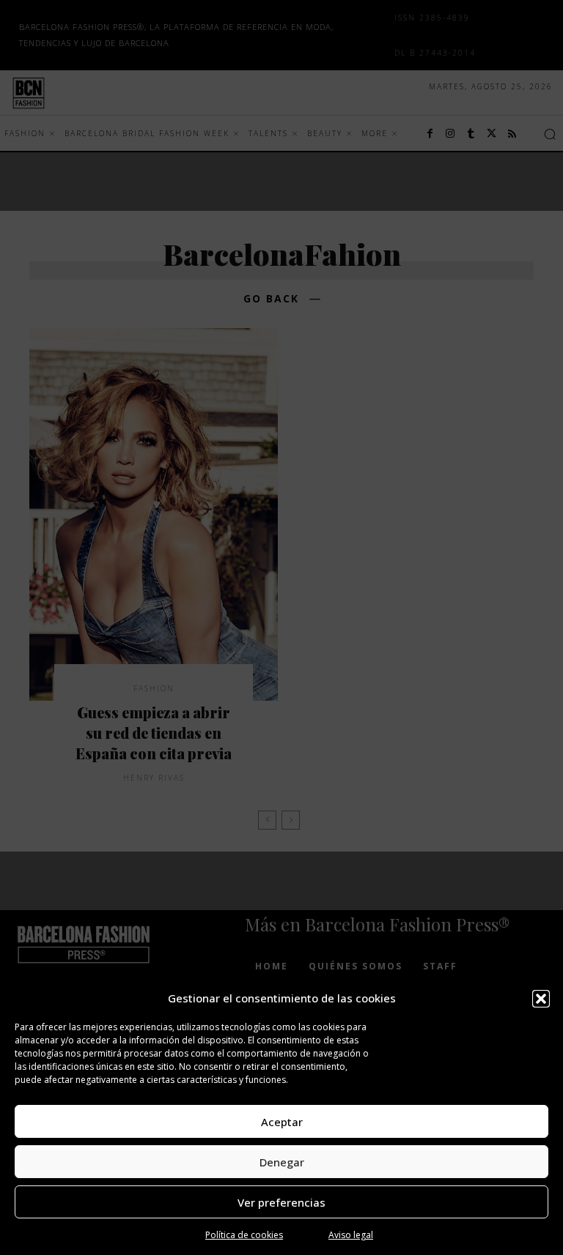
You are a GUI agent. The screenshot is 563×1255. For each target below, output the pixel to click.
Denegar (282, 1162)
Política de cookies (244, 1235)
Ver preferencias (281, 1202)
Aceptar (282, 1121)
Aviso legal (350, 1235)
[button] (541, 998)
